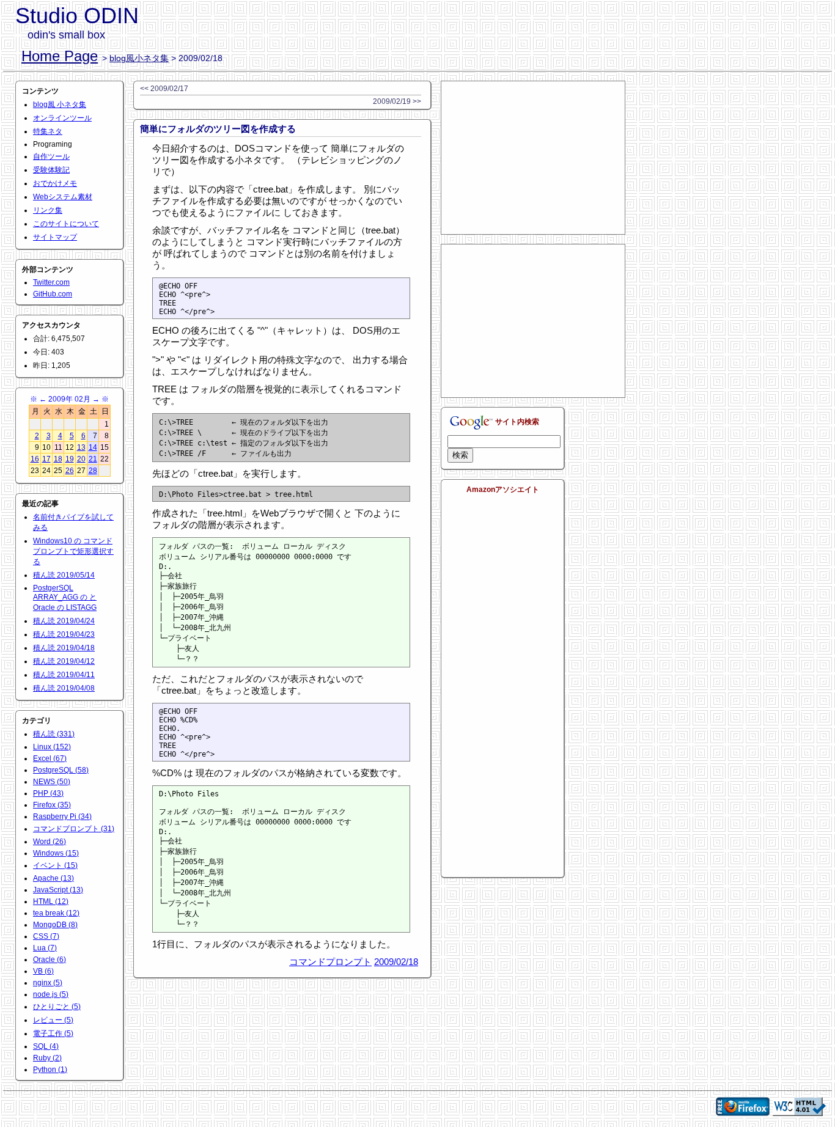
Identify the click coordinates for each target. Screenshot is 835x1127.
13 (81, 447)
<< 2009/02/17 (164, 88)
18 (58, 459)
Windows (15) (56, 853)
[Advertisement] (533, 157)
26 (69, 470)
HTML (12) (50, 901)
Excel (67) (50, 758)
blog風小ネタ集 (139, 58)
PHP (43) (48, 793)
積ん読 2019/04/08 (64, 688)
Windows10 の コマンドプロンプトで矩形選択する (73, 551)
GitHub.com (52, 294)
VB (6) (43, 971)
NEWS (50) (51, 781)
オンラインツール (62, 118)
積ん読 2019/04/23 (64, 634)
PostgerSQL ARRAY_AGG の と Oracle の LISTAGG (65, 598)
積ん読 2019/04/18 (64, 648)
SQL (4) (46, 1046)
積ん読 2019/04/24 (64, 621)
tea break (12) (56, 913)
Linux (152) (52, 747)
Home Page (59, 56)
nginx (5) (47, 982)
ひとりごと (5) (57, 1006)
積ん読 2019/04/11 (64, 674)
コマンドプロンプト (330, 961)
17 (46, 459)
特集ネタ (47, 131)
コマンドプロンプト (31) (73, 828)
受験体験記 (51, 170)
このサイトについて (66, 223)
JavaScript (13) (58, 890)
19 (69, 459)
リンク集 (47, 210)
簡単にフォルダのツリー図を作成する (218, 128)
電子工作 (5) (53, 1033)
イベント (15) (55, 865)
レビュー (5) (53, 1020)
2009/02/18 (396, 961)
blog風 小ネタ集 (59, 104)
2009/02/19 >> (397, 101)
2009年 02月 (69, 399)
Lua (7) (45, 948)
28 (93, 470)
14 (93, 447)
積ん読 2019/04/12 (64, 661)
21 (93, 459)
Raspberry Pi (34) (62, 816)
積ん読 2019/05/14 (64, 575)
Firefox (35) (52, 805)
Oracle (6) (49, 959)
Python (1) (50, 1069)
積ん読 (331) (54, 734)
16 (35, 459)
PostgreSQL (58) (61, 770)
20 (81, 459)
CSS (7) (46, 936)
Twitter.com (51, 282)
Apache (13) (53, 878)
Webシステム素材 (62, 197)
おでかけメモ (55, 183)
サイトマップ (55, 237)
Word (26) (49, 841)
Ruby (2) (47, 1058)
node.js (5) (50, 994)
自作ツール (51, 156)
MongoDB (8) (55, 924)
